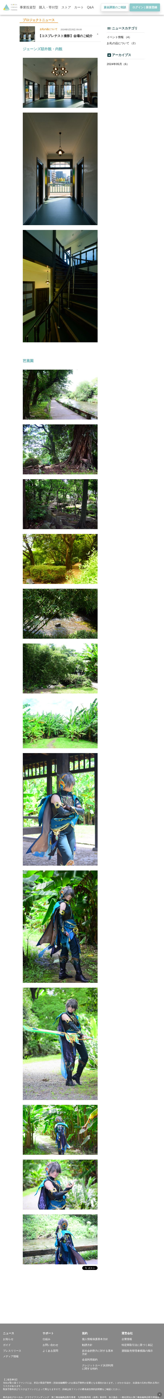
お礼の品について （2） (122, 43)
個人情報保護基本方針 (95, 1339)
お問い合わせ (50, 1344)
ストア (66, 7)
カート (79, 7)
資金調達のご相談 (115, 7)
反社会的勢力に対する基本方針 (97, 1352)
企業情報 (127, 1339)
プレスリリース (12, 1350)
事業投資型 (28, 7)
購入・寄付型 (48, 7)
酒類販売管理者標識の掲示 (137, 1350)
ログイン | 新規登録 (144, 7)
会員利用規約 (90, 1359)
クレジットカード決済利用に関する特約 (97, 1367)
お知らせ (8, 1339)
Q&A (90, 7)
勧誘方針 (87, 1344)
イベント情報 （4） (119, 37)
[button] (23, 1333)
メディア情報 (11, 1356)
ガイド (7, 1344)
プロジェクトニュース (39, 20)
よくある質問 (50, 1350)
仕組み (46, 1339)
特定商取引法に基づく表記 (137, 1344)
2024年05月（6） (118, 64)
